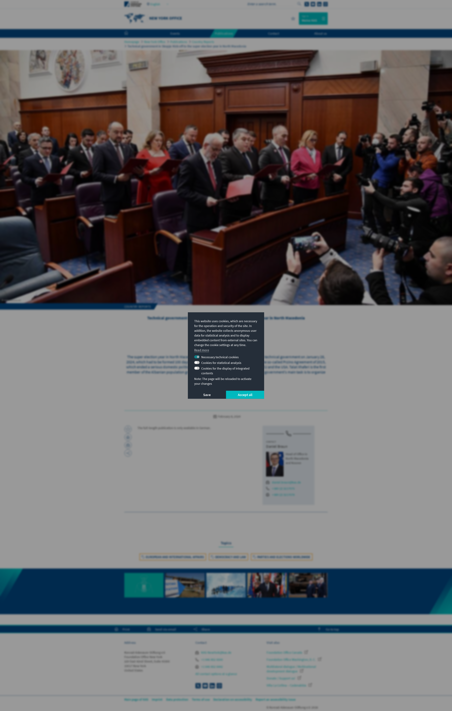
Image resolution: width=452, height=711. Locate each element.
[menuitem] (129, 33)
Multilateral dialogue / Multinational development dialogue (291, 669)
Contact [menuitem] (273, 33)
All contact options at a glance (216, 674)
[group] (143, 589)
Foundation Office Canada (285, 652)
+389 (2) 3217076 (283, 495)
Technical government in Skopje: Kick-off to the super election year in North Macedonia (186, 46)
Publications (178, 42)
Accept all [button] (245, 394)
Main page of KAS (136, 699)
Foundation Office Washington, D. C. (291, 660)
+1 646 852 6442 (211, 667)
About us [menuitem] (320, 33)
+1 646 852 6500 (211, 660)
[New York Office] (134, 18)
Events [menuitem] (175, 33)
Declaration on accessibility (232, 699)
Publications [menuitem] (224, 33)
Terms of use (201, 699)
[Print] (128, 437)
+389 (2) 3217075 (283, 488)
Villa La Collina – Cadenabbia (287, 685)
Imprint (157, 699)
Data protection (177, 699)
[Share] (128, 453)
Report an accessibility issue (276, 699)
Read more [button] (201, 350)
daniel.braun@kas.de (286, 482)
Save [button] (207, 394)
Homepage (131, 42)
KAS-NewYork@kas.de (215, 652)
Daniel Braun (276, 446)
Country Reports (203, 42)
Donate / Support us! (281, 678)
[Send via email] (128, 445)
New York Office (154, 42)
